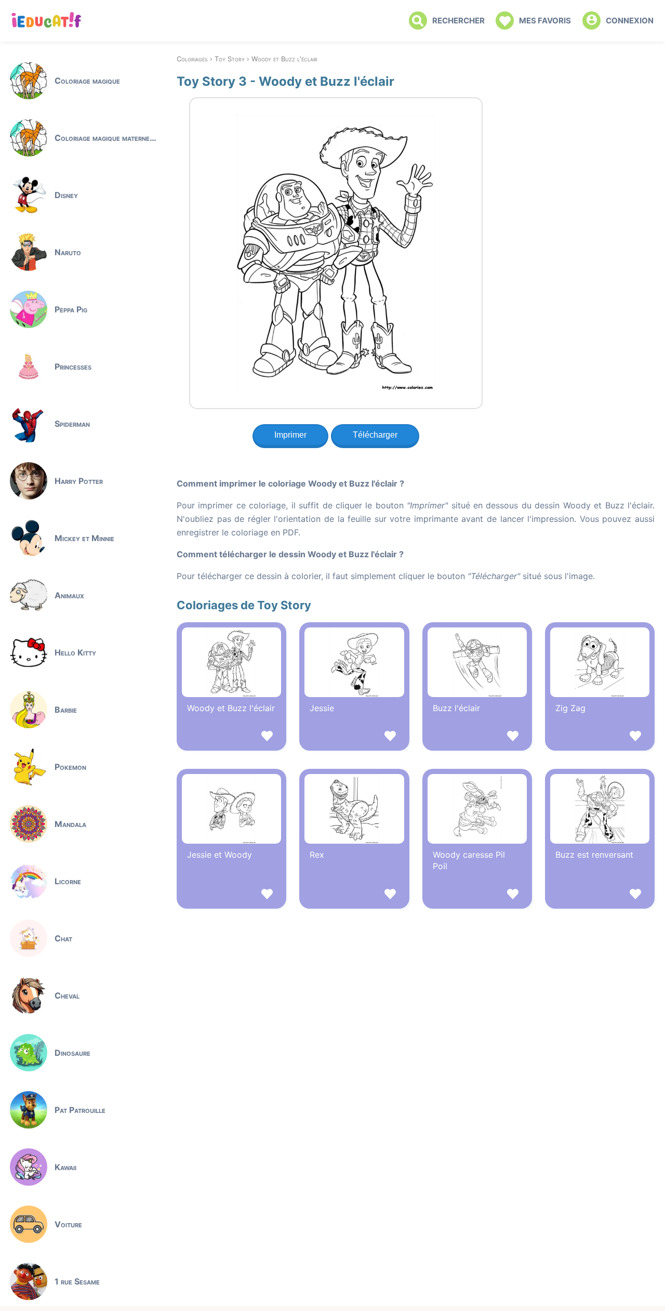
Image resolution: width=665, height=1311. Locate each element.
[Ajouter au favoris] (231, 737)
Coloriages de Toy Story (244, 605)
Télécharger (375, 434)
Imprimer (290, 434)
